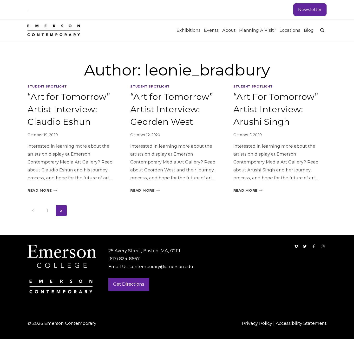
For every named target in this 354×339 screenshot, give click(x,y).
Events (211, 30)
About (229, 30)
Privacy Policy (257, 323)
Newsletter (310, 9)
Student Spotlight (47, 86)
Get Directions (128, 284)
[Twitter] (305, 246)
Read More (42, 190)
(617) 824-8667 (124, 258)
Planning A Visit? (257, 30)
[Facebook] (314, 246)
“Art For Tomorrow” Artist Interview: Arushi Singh (275, 109)
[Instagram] (323, 246)
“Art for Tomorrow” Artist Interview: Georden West (171, 109)
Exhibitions (189, 30)
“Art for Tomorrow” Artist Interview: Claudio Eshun (68, 109)
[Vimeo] (296, 246)
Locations (290, 30)
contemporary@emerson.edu (161, 266)
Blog (309, 30)
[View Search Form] (322, 30)
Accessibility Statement (301, 323)
